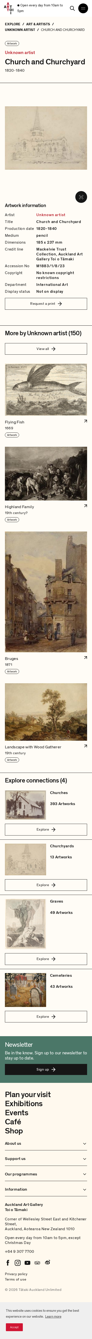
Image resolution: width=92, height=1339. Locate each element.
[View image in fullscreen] (81, 197)
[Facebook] (8, 1263)
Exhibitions (24, 1103)
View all (43, 348)
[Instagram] (18, 1263)
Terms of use (15, 1279)
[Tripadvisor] (37, 1263)
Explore (43, 829)
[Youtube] (27, 1263)
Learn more (53, 1316)
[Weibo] (47, 1263)
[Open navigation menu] (83, 8)
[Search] (72, 8)
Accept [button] (14, 1327)
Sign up (43, 1069)
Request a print (42, 303)
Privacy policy (16, 1274)
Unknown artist (20, 53)
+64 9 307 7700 (19, 1251)
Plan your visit (28, 1094)
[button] (46, 400)
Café (13, 1121)
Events (16, 1112)
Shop (14, 1131)
